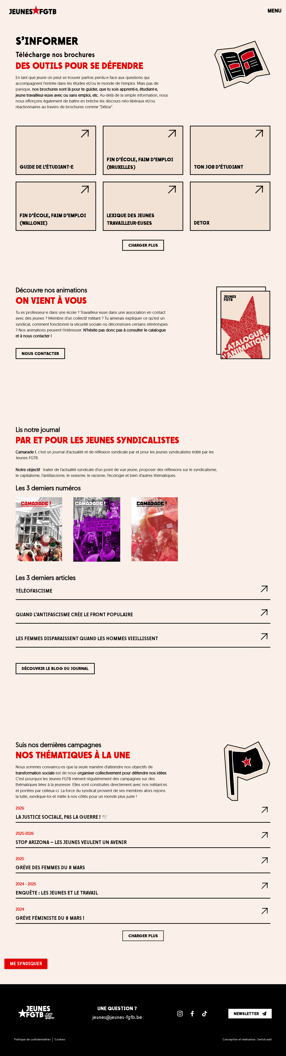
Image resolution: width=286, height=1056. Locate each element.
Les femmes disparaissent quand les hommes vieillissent (87, 638)
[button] (143, 245)
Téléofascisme (34, 591)
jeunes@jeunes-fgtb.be (117, 1017)
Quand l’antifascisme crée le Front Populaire (74, 615)
